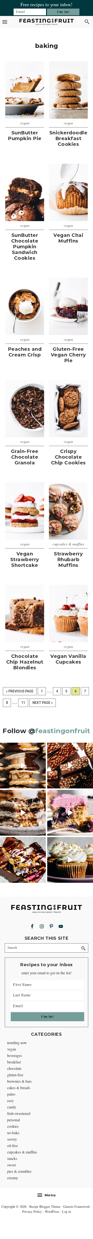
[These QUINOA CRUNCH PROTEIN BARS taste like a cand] (70, 765)
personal (13, 1119)
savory (12, 1139)
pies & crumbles (19, 1171)
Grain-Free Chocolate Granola (24, 457)
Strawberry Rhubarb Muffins (68, 559)
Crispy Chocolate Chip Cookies (68, 457)
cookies (13, 1126)
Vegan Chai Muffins (68, 238)
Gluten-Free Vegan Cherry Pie (68, 354)
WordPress (52, 1211)
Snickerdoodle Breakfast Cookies (68, 138)
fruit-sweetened (18, 1113)
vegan (25, 122)
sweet (11, 1164)
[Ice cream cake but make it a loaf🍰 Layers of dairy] (23, 860)
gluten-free (15, 1074)
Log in (66, 1211)
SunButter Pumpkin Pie (24, 135)
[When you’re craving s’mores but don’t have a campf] (23, 813)
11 (24, 703)
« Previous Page (19, 692)
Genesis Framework (76, 1206)
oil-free (12, 1145)
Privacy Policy (32, 1211)
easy (10, 1100)
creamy (12, 1177)
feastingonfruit (62, 731)
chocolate (14, 1068)
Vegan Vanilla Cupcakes (68, 659)
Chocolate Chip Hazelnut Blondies (24, 661)
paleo (11, 1094)
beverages (14, 1055)
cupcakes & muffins (68, 543)
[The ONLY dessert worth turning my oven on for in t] (70, 813)
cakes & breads (18, 1087)
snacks (12, 1158)
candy (11, 1106)
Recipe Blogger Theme (44, 1206)
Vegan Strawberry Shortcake (24, 559)
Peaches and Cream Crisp (25, 352)
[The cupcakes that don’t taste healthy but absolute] (70, 860)
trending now (17, 1042)
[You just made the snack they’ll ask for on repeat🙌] (23, 765)
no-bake (13, 1132)
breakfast (14, 1061)
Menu (50, 1195)
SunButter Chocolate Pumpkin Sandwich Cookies (24, 246)
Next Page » (42, 704)
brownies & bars (19, 1081)
